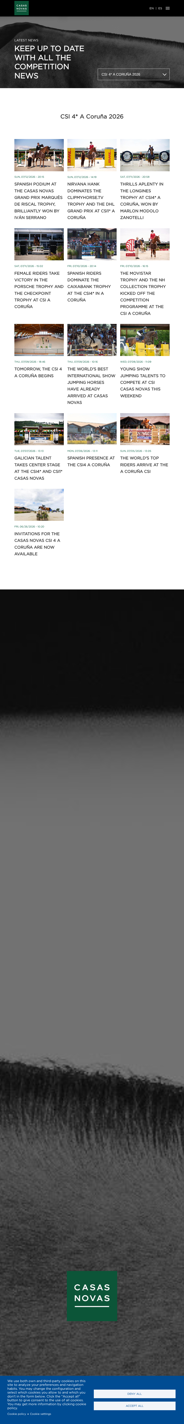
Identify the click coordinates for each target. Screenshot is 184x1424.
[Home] (21, 8)
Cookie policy (16, 1413)
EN (152, 8)
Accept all (134, 1405)
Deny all (134, 1393)
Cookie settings (40, 1413)
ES (160, 8)
